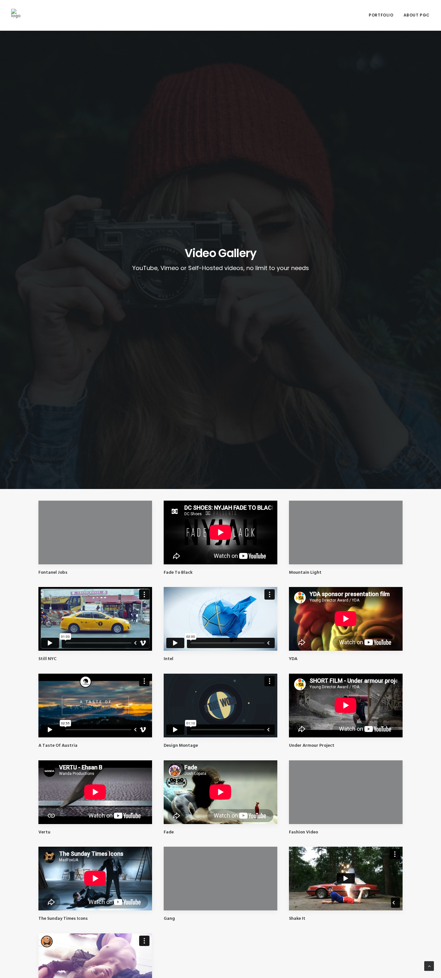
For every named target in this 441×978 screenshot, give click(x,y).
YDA (293, 659)
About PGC (417, 15)
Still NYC (47, 659)
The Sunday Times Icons (63, 918)
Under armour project (311, 745)
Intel (168, 659)
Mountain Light (305, 572)
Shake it (297, 918)
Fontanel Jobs (52, 572)
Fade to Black (178, 572)
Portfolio (381, 15)
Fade (169, 832)
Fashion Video (303, 832)
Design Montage (181, 745)
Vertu (44, 832)
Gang (169, 918)
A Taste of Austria (57, 745)
